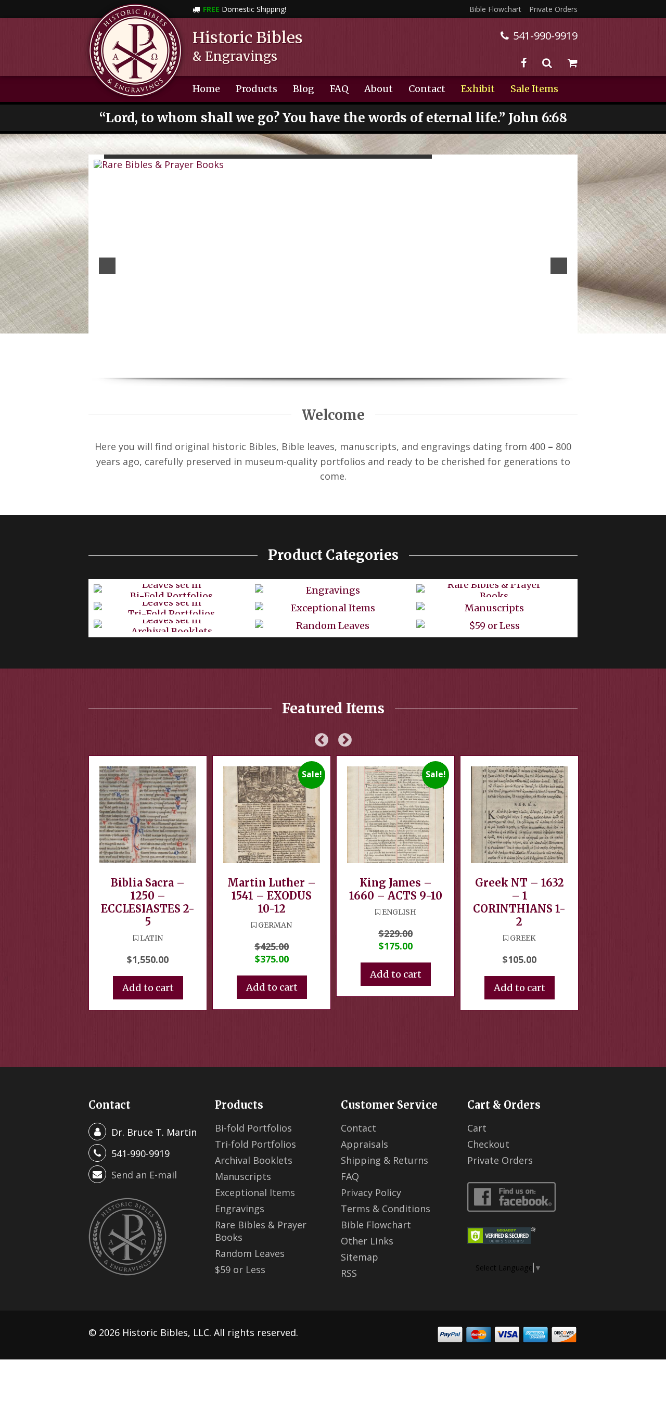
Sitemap (359, 1257)
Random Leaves (250, 1253)
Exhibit (478, 89)
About (378, 89)
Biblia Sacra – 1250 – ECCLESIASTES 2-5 (148, 902)
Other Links (367, 1241)
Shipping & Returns (384, 1160)
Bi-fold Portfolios (253, 1128)
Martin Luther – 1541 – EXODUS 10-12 (271, 895)
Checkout (488, 1144)
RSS (349, 1273)
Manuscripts (243, 1176)
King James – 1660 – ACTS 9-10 (395, 889)
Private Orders (553, 9)
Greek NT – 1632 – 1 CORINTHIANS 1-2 (519, 902)
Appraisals (364, 1144)
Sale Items (534, 89)
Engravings (239, 1208)
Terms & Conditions (385, 1208)
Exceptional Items (255, 1192)
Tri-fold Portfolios (255, 1144)
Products (256, 89)
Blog (303, 89)
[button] (107, 266)
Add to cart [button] (148, 988)
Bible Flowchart (495, 9)
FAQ (339, 89)
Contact (426, 89)
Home (206, 89)
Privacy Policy (371, 1192)
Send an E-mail (144, 1175)
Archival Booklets (253, 1160)
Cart (476, 1128)
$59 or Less (240, 1269)
